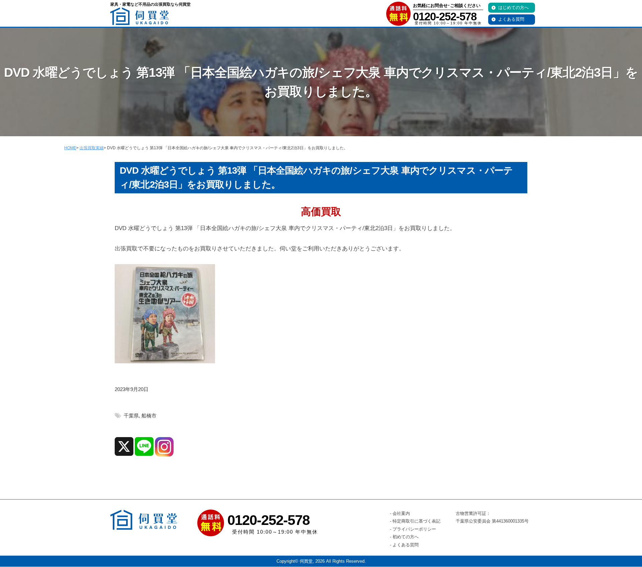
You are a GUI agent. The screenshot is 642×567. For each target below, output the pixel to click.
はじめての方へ (513, 7)
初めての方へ (406, 536)
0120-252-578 (444, 16)
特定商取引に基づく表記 (416, 521)
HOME (70, 148)
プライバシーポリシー (414, 529)
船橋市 (148, 415)
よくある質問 (511, 19)
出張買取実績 (92, 148)
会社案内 (401, 513)
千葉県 (131, 415)
